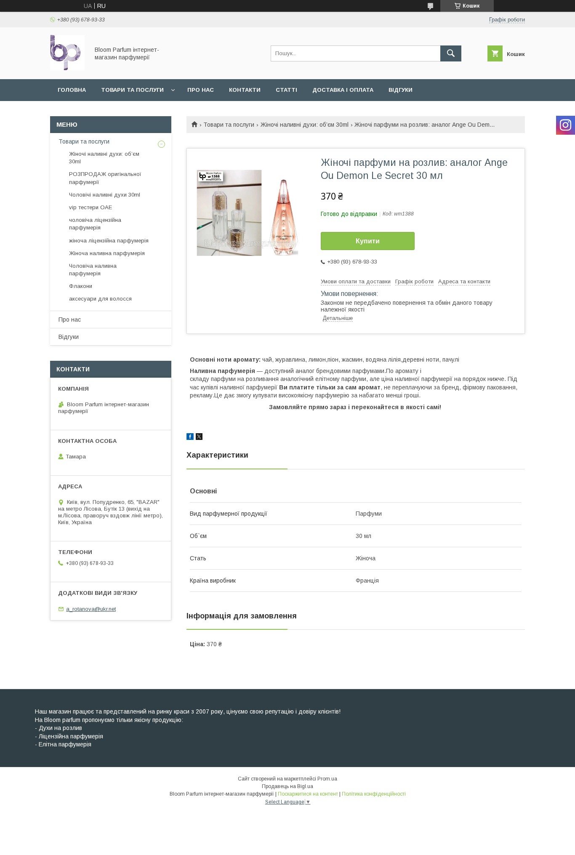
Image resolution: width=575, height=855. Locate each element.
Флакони (80, 286)
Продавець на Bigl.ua (287, 786)
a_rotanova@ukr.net (91, 609)
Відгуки (401, 90)
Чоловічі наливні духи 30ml (104, 195)
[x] (199, 437)
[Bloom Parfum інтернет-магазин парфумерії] (67, 68)
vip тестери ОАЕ (90, 207)
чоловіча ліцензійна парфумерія (95, 224)
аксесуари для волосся (100, 299)
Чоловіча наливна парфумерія (93, 270)
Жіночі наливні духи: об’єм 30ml (305, 124)
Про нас (200, 90)
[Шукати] (450, 53)
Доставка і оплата (342, 90)
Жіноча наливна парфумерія (107, 253)
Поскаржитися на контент (308, 794)
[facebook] (190, 437)
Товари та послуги (132, 90)
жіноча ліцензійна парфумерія (109, 240)
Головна (72, 90)
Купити (368, 241)
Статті (286, 90)
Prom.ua (327, 779)
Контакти (245, 90)
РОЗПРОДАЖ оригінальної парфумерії (105, 178)
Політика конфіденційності (374, 794)
